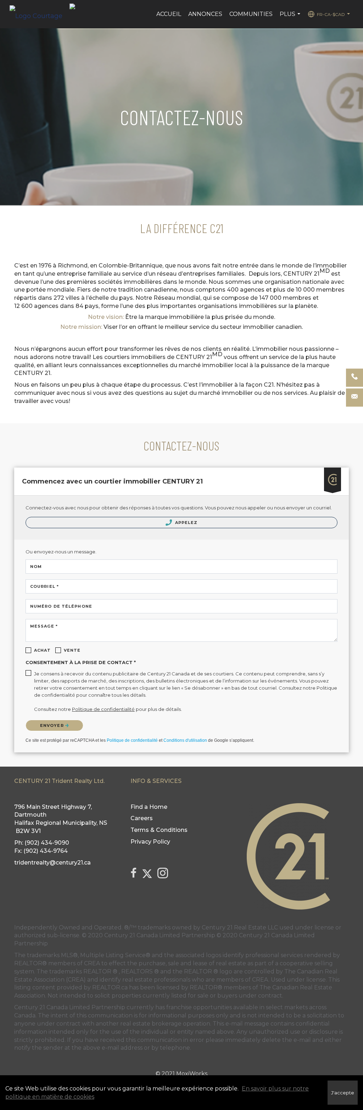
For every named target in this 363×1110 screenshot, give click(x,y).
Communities (251, 14)
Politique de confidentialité (132, 740)
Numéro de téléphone (61, 606)
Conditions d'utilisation (185, 740)
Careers (141, 818)
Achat (42, 650)
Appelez (186, 522)
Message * (44, 626)
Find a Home (148, 806)
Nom (36, 566)
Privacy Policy (150, 841)
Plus (291, 18)
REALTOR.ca (110, 987)
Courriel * (44, 586)
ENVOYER (52, 725)
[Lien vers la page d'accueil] (39, 14)
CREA (92, 963)
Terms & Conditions (159, 830)
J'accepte (342, 1092)
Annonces (205, 14)
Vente (72, 650)
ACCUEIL (168, 14)
